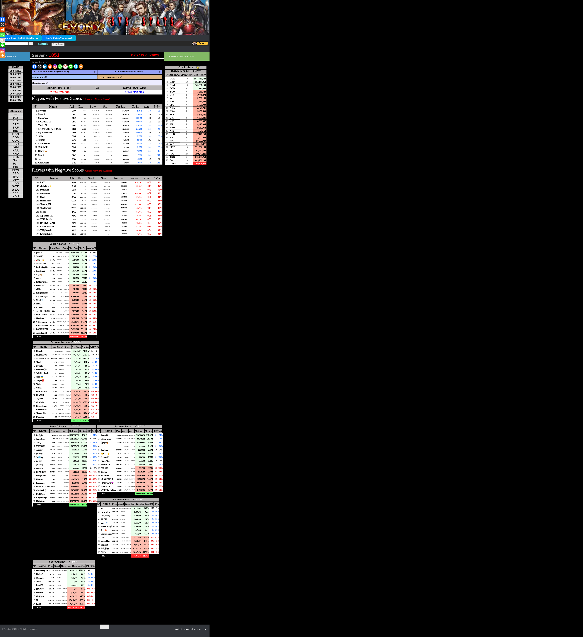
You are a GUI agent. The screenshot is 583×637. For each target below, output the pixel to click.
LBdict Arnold (41, 282)
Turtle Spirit (105, 464)
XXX (16, 192)
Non (16, 160)
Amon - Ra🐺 (106, 526)
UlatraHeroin (44, 143)
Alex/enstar (45, 193)
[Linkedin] (45, 66)
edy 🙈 (39, 274)
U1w (16, 179)
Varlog (38, 384)
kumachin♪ (105, 541)
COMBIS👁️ (41, 472)
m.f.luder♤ (40, 285)
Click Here (185, 67)
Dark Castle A (41, 314)
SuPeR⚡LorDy (42, 373)
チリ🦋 (39, 453)
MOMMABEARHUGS (49, 129)
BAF (16, 127)
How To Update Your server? (59, 38)
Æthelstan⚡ (46, 186)
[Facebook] (34, 66)
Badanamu (40, 483)
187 (74, 193)
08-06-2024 (15, 97)
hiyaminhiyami (45, 132)
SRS (16, 173)
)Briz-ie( (41, 140)
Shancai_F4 (45, 204)
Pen (74, 132)
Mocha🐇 (40, 578)
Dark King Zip (42, 267)
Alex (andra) (41, 490)
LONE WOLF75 (43, 486)
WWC (15, 189)
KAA (15, 150)
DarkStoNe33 (41, 391)
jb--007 (39, 461)
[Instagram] (55, 66)
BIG (15, 130)
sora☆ (38, 581)
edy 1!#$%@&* (42, 296)
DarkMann (40, 494)
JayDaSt (39, 398)
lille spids (39, 479)
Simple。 (42, 155)
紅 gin (43, 211)
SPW (74, 159)
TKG (74, 186)
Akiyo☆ (39, 450)
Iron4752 (39, 585)
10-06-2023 (15, 74)
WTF (74, 208)
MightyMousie (106, 534)
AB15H (104, 519)
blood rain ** (41, 318)
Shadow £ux (45, 208)
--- (15, 114)
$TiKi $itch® (46, 219)
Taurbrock (105, 450)
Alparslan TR (46, 215)
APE (74, 140)
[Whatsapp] (60, 66)
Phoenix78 (105, 457)
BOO (15, 134)
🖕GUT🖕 (105, 453)
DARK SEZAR (47, 223)
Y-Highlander (46, 230)
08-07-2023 (15, 80)
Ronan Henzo (41, 406)
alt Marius (40, 402)
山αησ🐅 (42, 151)
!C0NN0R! (43, 147)
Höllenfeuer (45, 200)
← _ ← (103, 446)
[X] (39, 66)
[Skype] (75, 66)
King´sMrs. (105, 461)
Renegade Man (42, 293)
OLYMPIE (40, 395)
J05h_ (41, 136)
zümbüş (39, 307)
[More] (81, 66)
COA (74, 111)
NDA (15, 157)
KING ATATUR (107, 479)
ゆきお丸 (40, 596)
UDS (15, 183)
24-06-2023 (15, 77)
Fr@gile (42, 110)
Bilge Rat (104, 545)
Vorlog (38, 387)
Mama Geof (41, 263)
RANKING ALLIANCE (186, 71)
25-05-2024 (15, 93)
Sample (43, 43)
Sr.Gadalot (105, 475)
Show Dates (58, 44)
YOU (15, 196)
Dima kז (104, 537)
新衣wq (39, 464)
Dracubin (44, 189)
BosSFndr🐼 (41, 369)
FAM (74, 125)
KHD (15, 153)
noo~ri (38, 278)
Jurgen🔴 (40, 380)
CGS (15, 137)
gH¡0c (38, 289)
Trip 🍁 (104, 530)
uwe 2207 (39, 468)
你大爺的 (105, 548)
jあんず (39, 574)
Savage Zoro (41, 475)
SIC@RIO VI (44, 121)
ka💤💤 (104, 523)
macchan (39, 592)
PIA (15, 166)
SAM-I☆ (39, 256)
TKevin (104, 472)
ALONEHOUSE (42, 311)
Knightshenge (46, 234)
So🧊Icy (39, 457)
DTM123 (104, 468)
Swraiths (39, 366)
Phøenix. (42, 114)
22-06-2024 (15, 100)
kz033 (42, 182)
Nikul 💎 (40, 300)
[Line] (70, 66)
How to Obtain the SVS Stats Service (21, 38)
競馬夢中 (40, 589)
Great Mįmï (43, 162)
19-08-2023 (15, 87)
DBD (74, 114)
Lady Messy (105, 515)
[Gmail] (65, 66)
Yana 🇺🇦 (39, 377)
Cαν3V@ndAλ (47, 226)
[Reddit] (50, 66)
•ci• (39, 159)
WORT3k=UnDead (108, 490)
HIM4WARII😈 (107, 483)
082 (15, 117)
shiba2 (38, 303)
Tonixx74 (42, 125)
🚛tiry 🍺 (40, 260)
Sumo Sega (43, 118)
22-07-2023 (15, 84)
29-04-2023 (15, 71)
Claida (43, 197)
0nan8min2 (40, 271)
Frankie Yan (105, 486)
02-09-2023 (15, 90)
